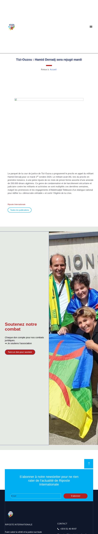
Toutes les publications (19, 210)
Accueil (53, 69)
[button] (91, 27)
